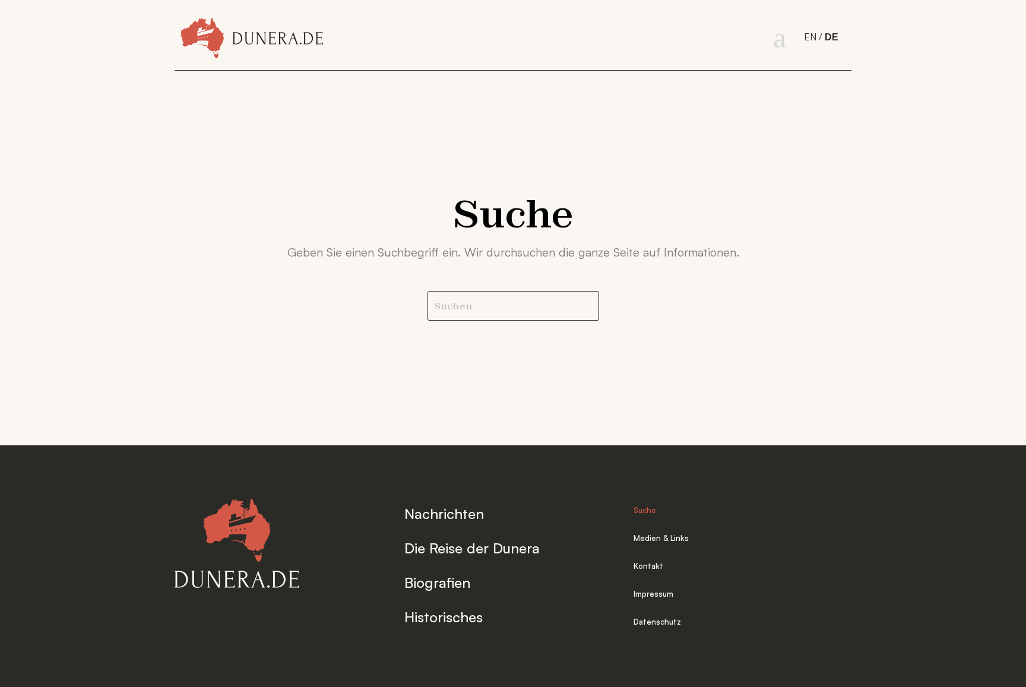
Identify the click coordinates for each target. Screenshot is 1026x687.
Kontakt (648, 566)
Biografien (437, 582)
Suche (645, 510)
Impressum (653, 594)
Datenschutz (657, 621)
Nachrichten (444, 514)
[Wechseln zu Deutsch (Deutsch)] (833, 38)
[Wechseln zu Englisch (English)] (814, 37)
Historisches (443, 617)
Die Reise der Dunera (472, 548)
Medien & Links (661, 538)
